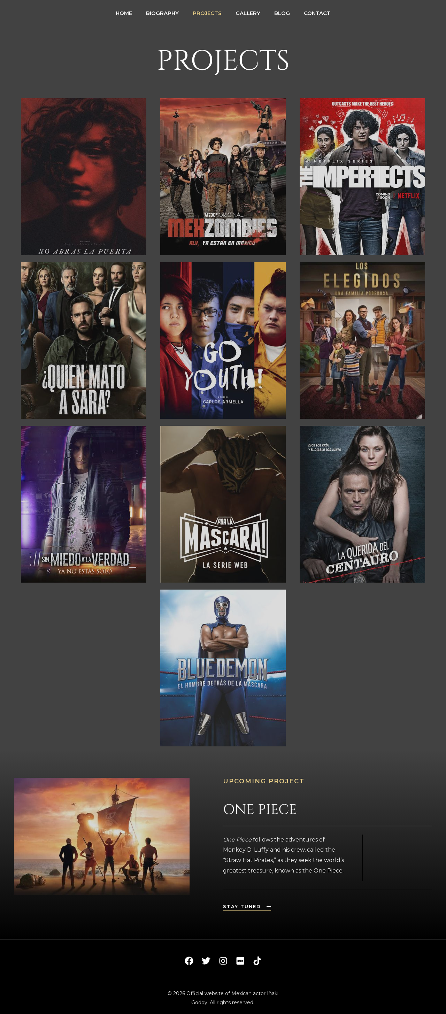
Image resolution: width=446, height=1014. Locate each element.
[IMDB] (240, 961)
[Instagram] (223, 961)
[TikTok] (257, 961)
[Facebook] (189, 961)
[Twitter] (206, 961)
